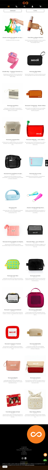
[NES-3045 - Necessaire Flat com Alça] (35, 161)
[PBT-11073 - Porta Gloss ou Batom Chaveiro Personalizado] (35, 25)
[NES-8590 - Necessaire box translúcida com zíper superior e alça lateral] (12, 161)
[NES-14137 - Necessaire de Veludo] (35, 264)
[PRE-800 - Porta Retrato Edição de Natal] (12, 400)
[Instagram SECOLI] (23, 458)
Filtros (35, 10)
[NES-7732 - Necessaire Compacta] (35, 366)
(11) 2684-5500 (24, 447)
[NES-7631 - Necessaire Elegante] (12, 366)
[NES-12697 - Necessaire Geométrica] (12, 93)
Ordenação (13, 10)
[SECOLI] (24, 2)
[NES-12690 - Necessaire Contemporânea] (12, 127)
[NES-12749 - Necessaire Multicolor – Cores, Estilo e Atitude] (35, 127)
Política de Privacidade (29, 465)
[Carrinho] (40, 6)
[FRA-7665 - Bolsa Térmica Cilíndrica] (35, 400)
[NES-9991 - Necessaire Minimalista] (35, 332)
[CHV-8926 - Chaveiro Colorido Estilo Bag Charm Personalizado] (35, 195)
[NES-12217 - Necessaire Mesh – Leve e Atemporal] (35, 229)
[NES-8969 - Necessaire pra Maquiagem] (35, 298)
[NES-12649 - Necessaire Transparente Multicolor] (12, 298)
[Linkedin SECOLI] (25, 458)
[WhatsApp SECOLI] (45, 461)
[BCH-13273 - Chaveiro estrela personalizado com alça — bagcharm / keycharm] (12, 25)
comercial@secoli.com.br (24, 448)
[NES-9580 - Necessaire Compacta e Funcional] (12, 332)
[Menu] (8, 6)
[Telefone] (16, 6)
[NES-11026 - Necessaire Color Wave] (12, 264)
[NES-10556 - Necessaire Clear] (12, 195)
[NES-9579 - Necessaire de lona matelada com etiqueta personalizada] (12, 229)
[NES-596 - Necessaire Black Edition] (35, 59)
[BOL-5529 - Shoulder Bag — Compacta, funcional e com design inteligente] (12, 59)
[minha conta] (32, 6)
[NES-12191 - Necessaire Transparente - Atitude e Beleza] (35, 93)
